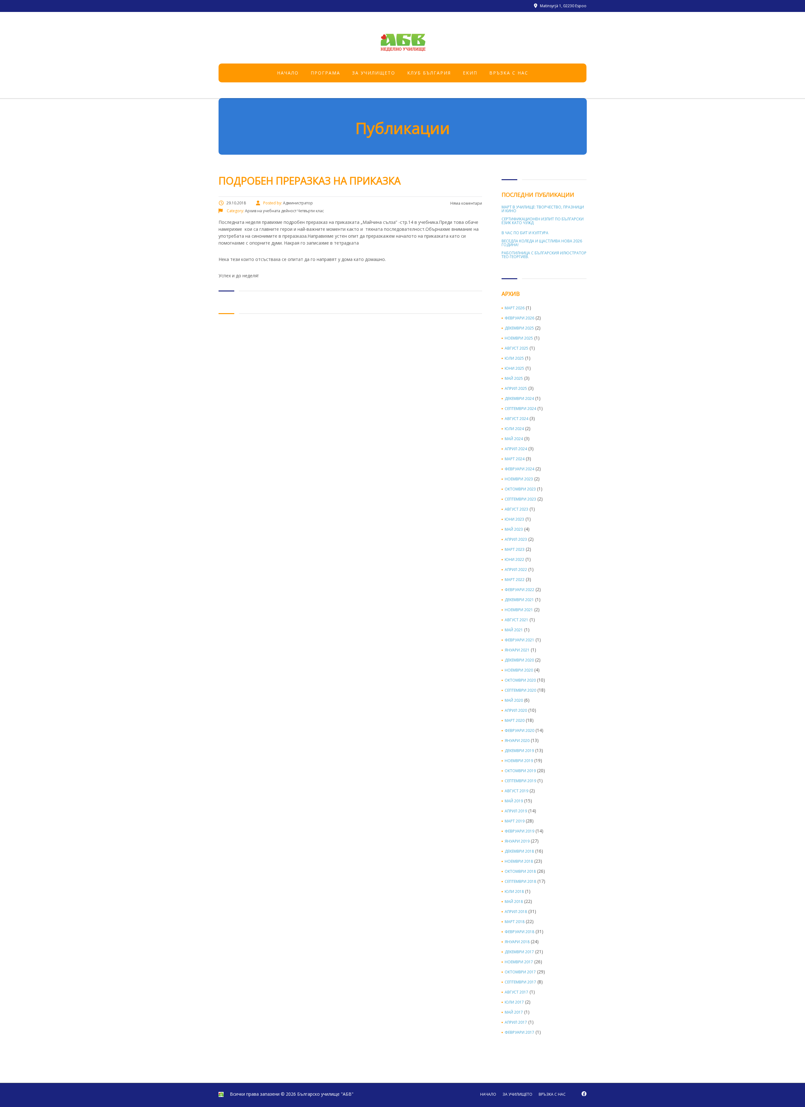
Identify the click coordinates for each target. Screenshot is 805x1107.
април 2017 (516, 1022)
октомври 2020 (520, 680)
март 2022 (515, 580)
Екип (470, 73)
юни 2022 (514, 560)
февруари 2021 (519, 640)
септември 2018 (520, 881)
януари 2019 (517, 841)
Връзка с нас (508, 73)
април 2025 (516, 388)
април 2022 (516, 570)
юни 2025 (514, 368)
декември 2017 (519, 952)
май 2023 (514, 529)
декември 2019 (519, 751)
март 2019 (515, 821)
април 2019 (516, 811)
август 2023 (516, 509)
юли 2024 (514, 429)
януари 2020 (517, 741)
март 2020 (515, 720)
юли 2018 (514, 892)
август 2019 (516, 791)
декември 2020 (519, 660)
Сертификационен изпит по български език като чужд (543, 221)
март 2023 (515, 549)
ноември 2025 (519, 338)
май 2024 (514, 439)
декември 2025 (519, 328)
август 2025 (516, 348)
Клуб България (429, 73)
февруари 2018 (519, 932)
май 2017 (514, 1012)
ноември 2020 (519, 670)
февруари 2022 (519, 590)
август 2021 (516, 620)
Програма (325, 73)
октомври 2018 (520, 871)
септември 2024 (520, 409)
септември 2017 (520, 982)
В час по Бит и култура (525, 233)
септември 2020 (520, 690)
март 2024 (515, 459)
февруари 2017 (519, 1032)
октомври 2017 (520, 972)
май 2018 (514, 902)
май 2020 (514, 700)
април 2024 (516, 449)
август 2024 (516, 419)
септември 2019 (520, 781)
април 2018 (516, 912)
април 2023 (516, 539)
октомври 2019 (520, 771)
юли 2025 (514, 358)
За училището (373, 73)
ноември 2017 (519, 962)
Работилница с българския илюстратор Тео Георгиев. (544, 255)
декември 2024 (519, 399)
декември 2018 (519, 851)
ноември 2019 (519, 761)
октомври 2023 (520, 489)
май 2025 (514, 378)
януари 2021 (517, 650)
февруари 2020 (519, 731)
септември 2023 (520, 499)
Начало (288, 73)
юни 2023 (514, 519)
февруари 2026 (519, 318)
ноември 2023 (519, 479)
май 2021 (514, 630)
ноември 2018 (519, 861)
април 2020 (516, 710)
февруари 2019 (519, 831)
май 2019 (514, 801)
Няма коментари (465, 203)
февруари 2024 (519, 469)
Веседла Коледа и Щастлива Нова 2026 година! (542, 243)
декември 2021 (519, 600)
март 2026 (515, 308)
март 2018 (515, 922)
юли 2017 (514, 1002)
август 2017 (516, 992)
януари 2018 (517, 942)
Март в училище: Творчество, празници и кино (543, 209)
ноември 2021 (519, 610)
